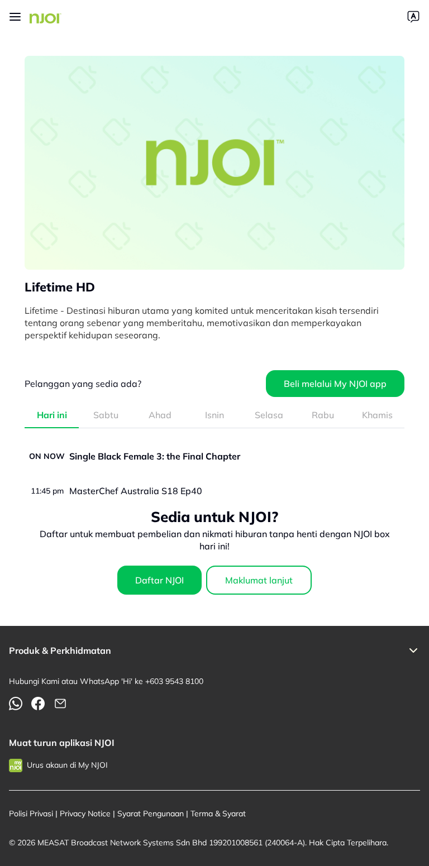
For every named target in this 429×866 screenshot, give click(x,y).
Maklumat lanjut (259, 580)
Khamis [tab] (377, 414)
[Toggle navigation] (15, 16)
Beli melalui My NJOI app (335, 383)
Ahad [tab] (160, 414)
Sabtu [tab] (105, 414)
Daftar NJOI (159, 580)
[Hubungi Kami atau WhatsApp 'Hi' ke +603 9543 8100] (15, 703)
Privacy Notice (85, 813)
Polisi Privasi (31, 813)
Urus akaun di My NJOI (67, 765)
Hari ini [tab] (52, 414)
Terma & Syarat (218, 813)
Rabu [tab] (323, 414)
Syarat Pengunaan (150, 813)
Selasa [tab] (269, 414)
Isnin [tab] (214, 414)
